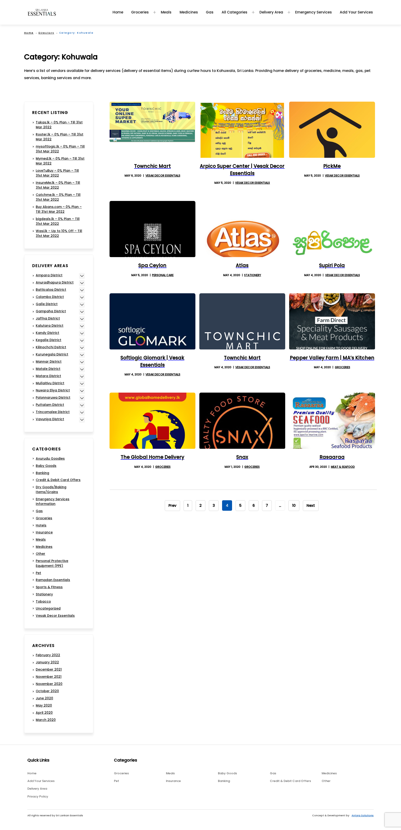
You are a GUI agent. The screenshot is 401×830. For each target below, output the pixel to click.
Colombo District (50, 296)
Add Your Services (356, 12)
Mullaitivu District (50, 383)
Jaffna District (48, 318)
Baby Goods (46, 465)
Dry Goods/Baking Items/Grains (51, 489)
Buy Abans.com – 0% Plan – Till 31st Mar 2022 (59, 209)
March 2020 (46, 719)
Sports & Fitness (49, 587)
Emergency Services (313, 12)
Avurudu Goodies (50, 458)
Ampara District (49, 275)
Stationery (252, 275)
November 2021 (48, 676)
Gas (209, 12)
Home (118, 12)
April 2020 (44, 712)
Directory (46, 33)
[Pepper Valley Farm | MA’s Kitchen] (332, 321)
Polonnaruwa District (53, 397)
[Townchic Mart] (152, 130)
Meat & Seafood (343, 467)
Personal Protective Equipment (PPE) (52, 563)
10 (294, 505)
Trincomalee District (53, 412)
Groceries (140, 12)
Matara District (48, 376)
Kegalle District (48, 340)
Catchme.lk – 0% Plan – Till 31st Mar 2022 (58, 197)
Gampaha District (51, 311)
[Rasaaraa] (332, 421)
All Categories (234, 12)
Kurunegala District (52, 354)
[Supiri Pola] (332, 229)
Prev (172, 505)
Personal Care (163, 275)
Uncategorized (48, 608)
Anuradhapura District (55, 282)
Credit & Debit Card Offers (58, 480)
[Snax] (242, 421)
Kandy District (47, 332)
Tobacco (43, 601)
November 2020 (49, 683)
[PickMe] (332, 130)
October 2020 (47, 691)
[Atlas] (242, 229)
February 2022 (48, 655)
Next (311, 505)
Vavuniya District (50, 419)
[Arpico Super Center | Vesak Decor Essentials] (242, 130)
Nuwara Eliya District (53, 390)
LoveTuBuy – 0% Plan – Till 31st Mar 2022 (57, 173)
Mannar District (48, 361)
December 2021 (49, 669)
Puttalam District (50, 404)
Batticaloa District (51, 289)
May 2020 (44, 705)
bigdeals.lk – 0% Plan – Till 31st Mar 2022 (58, 221)
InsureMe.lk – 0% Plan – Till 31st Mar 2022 (58, 185)
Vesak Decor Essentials (163, 176)
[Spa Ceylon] (152, 229)
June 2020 (44, 698)
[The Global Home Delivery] (152, 421)
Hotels (41, 525)
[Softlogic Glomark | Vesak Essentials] (152, 321)
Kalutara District (49, 325)
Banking (42, 473)
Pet (38, 573)
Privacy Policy (37, 796)
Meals (166, 12)
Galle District (47, 304)
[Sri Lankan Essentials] (42, 12)
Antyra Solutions (363, 815)
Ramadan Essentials (53, 580)
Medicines (189, 12)
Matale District (48, 368)
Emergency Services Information (52, 501)
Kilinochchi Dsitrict (51, 347)
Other (40, 553)
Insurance (44, 532)
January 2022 (47, 662)
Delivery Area (271, 12)
